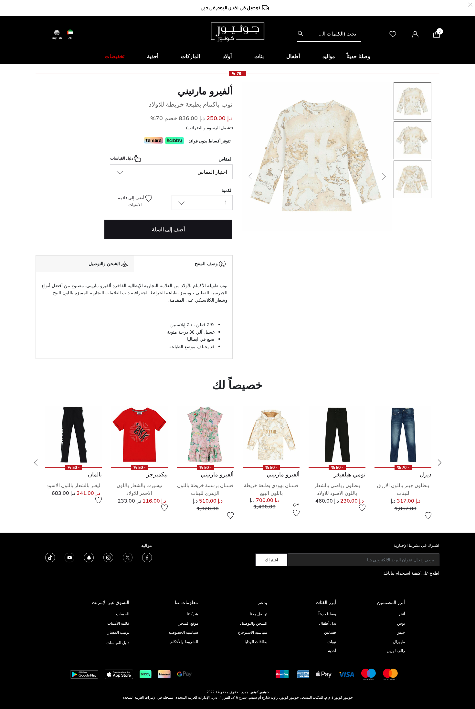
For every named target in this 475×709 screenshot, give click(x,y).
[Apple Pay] (324, 674)
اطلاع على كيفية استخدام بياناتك (411, 573)
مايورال (399, 641)
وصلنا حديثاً (327, 614)
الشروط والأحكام (184, 641)
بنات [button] (259, 56)
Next (439, 462)
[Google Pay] (184, 674)
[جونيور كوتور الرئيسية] (237, 31)
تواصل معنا (258, 614)
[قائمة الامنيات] (428, 515)
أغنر (401, 614)
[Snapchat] (89, 557)
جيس (400, 632)
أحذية (332, 650)
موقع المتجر (188, 623)
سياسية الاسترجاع (252, 632)
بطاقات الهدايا (256, 641)
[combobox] (329, 34)
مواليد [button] (328, 56)
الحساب (122, 614)
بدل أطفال (327, 623)
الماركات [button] (190, 56)
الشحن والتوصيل (253, 623)
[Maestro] (368, 674)
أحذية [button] (152, 56)
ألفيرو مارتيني (205, 91)
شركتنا (192, 614)
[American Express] (303, 674)
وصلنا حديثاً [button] (358, 56)
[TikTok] (50, 557)
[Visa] (346, 674)
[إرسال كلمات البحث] (300, 34)
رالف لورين (396, 650)
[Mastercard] (390, 674)
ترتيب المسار (118, 632)
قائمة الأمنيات (118, 623)
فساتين (330, 632)
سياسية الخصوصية (183, 632)
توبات (331, 641)
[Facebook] (147, 557)
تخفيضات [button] (114, 56)
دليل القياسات (122, 158)
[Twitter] (127, 557)
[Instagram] (108, 557)
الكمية (227, 190)
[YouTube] (69, 557)
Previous (35, 462)
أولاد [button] (227, 56)
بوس (401, 623)
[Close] (470, 4)
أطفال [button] (293, 56)
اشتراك (271, 560)
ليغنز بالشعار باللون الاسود (73, 485)
